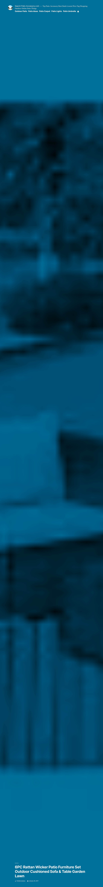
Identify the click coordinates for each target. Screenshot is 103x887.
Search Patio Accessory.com (27, 6)
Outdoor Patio (21, 11)
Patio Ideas (33, 11)
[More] (78, 11)
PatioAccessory (21, 881)
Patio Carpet (44, 11)
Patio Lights (56, 11)
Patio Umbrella (69, 11)
